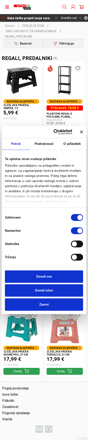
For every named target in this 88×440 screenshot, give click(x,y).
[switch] (77, 230)
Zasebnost (10, 407)
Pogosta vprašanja (16, 413)
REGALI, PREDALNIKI (18, 36)
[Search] (64, 7)
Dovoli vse (44, 276)
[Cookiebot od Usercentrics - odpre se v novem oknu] (54, 132)
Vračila (7, 419)
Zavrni (44, 304)
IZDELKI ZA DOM (33, 26)
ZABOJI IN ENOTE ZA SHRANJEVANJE (31, 31)
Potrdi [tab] (16, 144)
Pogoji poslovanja (15, 388)
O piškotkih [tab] (72, 144)
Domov (10, 26)
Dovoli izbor (44, 290)
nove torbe (10, 394)
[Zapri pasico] (81, 131)
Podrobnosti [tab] (44, 144)
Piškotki (8, 401)
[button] (22, 7)
